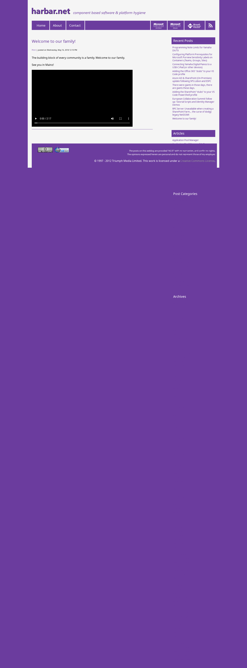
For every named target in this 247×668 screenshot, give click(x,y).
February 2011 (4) (181, 469)
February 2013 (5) (181, 407)
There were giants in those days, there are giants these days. (192, 86)
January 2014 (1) (180, 388)
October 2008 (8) (181, 566)
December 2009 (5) (182, 516)
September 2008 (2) (182, 570)
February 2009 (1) (181, 550)
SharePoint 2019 (181, 273)
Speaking (177, 215)
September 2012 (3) (182, 415)
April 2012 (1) (179, 430)
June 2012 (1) (179, 427)
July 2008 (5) (178, 578)
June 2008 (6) (179, 581)
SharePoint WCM (181, 211)
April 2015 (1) (179, 372)
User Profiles (179, 235)
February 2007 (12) (182, 639)
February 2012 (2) (181, 438)
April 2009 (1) (179, 543)
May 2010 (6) (179, 496)
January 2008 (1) (180, 601)
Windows (177, 227)
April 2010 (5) (179, 500)
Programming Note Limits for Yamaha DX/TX (191, 49)
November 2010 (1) (182, 473)
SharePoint (178, 204)
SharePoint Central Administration (190, 159)
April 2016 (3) (179, 361)
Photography (179, 246)
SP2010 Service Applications (186, 167)
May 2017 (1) (179, 345)
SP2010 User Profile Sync (185, 171)
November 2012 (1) (182, 411)
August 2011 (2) (180, 450)
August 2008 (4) (180, 574)
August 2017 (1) (180, 342)
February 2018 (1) (181, 338)
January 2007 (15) (181, 643)
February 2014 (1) (181, 384)
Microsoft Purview (181, 285)
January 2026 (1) (180, 303)
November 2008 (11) (183, 562)
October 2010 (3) (181, 477)
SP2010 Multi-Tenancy (183, 163)
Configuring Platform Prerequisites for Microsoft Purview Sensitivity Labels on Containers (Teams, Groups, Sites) (192, 57)
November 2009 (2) (182, 519)
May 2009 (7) (179, 539)
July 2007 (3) (178, 620)
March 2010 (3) (180, 504)
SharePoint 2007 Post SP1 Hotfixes (190, 151)
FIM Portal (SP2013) (182, 147)
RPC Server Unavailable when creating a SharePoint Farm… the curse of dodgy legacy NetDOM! (192, 111)
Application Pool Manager (185, 140)
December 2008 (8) (182, 558)
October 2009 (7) (181, 523)
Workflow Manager (182, 254)
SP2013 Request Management (188, 174)
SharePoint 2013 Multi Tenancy (188, 155)
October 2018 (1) (181, 318)
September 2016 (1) (182, 353)
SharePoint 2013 (181, 239)
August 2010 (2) (180, 485)
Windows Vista (179, 200)
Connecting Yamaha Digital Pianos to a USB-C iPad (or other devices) (191, 66)
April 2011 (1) (179, 461)
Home (41, 25)
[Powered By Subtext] (62, 151)
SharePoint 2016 (181, 262)
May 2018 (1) (179, 330)
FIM (174, 242)
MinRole (176, 270)
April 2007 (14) (180, 632)
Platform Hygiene (181, 208)
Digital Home (179, 223)
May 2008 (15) (179, 585)
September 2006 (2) (182, 659)
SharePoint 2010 (181, 231)
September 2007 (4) (182, 612)
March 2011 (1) (180, 465)
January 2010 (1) (180, 512)
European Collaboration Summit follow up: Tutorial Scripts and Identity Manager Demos (193, 101)
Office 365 (177, 258)
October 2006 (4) (181, 655)
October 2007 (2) (181, 608)
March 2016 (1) (180, 365)
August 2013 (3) (180, 392)
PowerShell (178, 281)
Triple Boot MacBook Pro (185, 182)
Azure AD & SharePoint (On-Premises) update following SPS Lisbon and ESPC (192, 80)
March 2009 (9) (180, 547)
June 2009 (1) (179, 535)
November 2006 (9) (182, 651)
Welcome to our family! (184, 118)
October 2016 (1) (181, 349)
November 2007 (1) (182, 605)
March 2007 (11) (180, 636)
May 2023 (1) (179, 311)
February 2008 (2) (181, 597)
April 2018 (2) (179, 334)
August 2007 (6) (180, 616)
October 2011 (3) (181, 446)
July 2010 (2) (178, 489)
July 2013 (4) (178, 396)
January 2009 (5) (180, 554)
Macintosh (177, 219)
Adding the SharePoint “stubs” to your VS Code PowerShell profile (193, 93)
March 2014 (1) (180, 380)
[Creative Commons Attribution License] (45, 151)
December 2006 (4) (182, 647)
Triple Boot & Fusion (182, 178)
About (57, 25)
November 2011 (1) (182, 442)
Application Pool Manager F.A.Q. (188, 144)
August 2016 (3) (180, 357)
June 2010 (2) (179, 492)
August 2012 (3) (180, 419)
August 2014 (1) (180, 376)
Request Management (183, 250)
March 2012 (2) (180, 434)
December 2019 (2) (182, 314)
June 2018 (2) (179, 326)
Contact (75, 25)
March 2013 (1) (180, 403)
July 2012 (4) (178, 423)
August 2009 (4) (180, 527)
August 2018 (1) (180, 322)
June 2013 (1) (179, 400)
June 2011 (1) (179, 458)
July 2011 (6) (178, 454)
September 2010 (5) (182, 481)
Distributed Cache (181, 266)
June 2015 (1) (179, 369)
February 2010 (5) (181, 508)
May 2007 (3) (179, 628)
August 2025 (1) (180, 307)
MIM (174, 277)
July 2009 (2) (178, 531)
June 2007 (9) (179, 624)
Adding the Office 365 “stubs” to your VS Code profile (193, 73)
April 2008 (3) (179, 589)
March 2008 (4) (180, 593)
